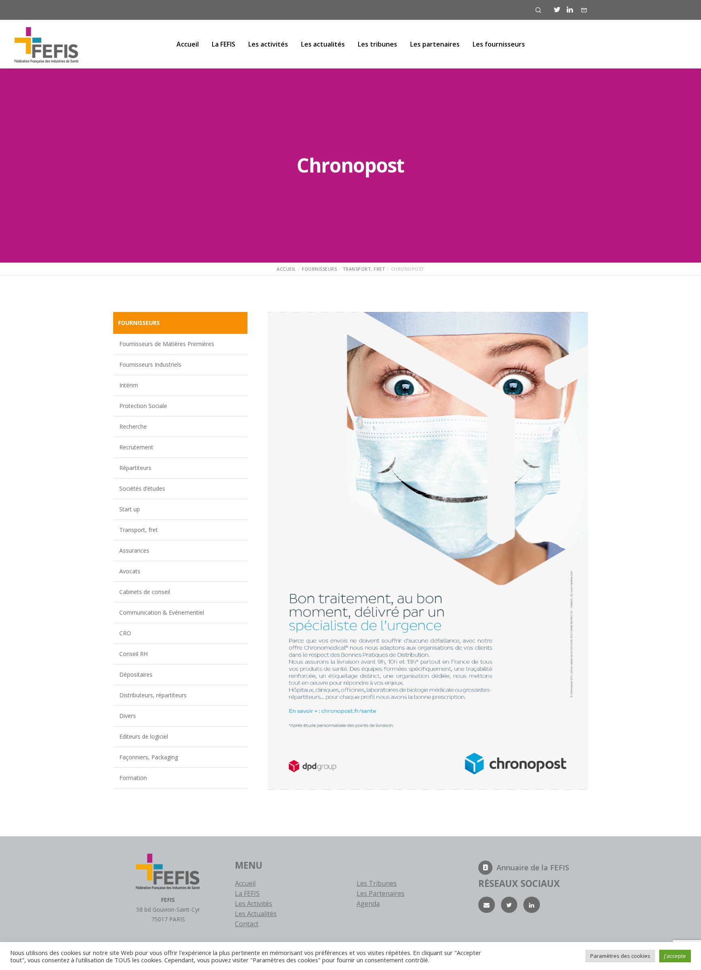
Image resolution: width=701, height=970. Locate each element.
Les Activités (253, 903)
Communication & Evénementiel (161, 612)
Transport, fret (138, 530)
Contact (246, 923)
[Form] (584, 10)
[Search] (538, 10)
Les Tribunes (377, 883)
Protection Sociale (143, 406)
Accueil (245, 883)
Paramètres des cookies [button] (620, 955)
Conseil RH (133, 654)
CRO (125, 633)
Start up (129, 509)
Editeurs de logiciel (143, 736)
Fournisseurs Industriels (150, 364)
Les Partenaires (380, 893)
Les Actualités (256, 913)
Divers (127, 716)
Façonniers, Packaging (148, 757)
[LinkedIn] (570, 9)
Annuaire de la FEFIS (533, 867)
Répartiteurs (135, 468)
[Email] (486, 905)
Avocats (129, 571)
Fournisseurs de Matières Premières (166, 344)
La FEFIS (247, 893)
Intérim (128, 385)
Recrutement (136, 447)
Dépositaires (136, 674)
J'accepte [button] (675, 955)
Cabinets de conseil (144, 592)
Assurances (134, 550)
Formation (133, 778)
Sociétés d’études (142, 488)
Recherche (133, 426)
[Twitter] (557, 9)
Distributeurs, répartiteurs (153, 695)
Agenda (368, 903)
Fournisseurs (139, 323)
